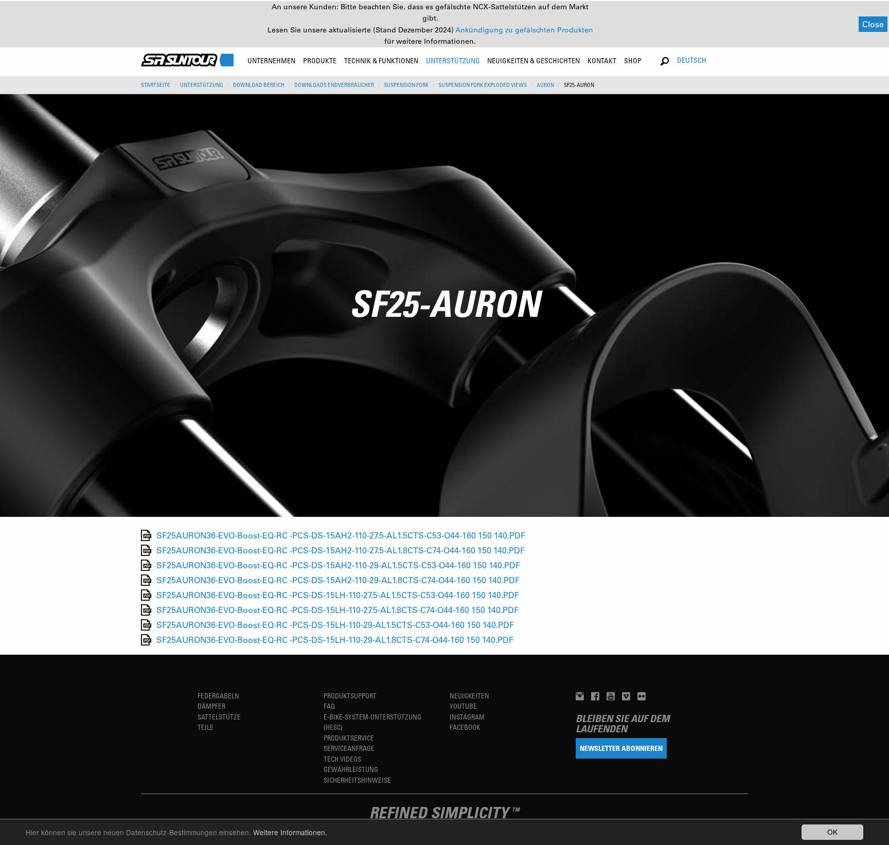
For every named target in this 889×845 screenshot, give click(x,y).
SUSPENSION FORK (406, 84)
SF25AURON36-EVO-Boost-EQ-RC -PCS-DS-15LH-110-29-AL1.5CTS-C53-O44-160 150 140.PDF (335, 624)
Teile (206, 727)
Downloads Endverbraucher (334, 84)
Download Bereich (259, 84)
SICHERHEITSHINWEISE (357, 780)
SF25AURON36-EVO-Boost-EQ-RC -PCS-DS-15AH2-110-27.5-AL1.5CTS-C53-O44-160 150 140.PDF (340, 535)
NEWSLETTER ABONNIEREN (621, 748)
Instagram (467, 716)
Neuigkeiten (469, 695)
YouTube (463, 706)
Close (873, 24)
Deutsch (691, 60)
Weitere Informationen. (290, 832)
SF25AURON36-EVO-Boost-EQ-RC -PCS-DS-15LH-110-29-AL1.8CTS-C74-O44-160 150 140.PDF (334, 639)
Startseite (155, 84)
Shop (633, 60)
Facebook (465, 727)
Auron (545, 84)
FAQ (329, 706)
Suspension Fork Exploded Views (482, 84)
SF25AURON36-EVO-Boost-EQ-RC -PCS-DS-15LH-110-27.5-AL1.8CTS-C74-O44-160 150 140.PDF (337, 609)
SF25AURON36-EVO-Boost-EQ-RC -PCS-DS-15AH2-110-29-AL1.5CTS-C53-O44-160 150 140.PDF (338, 565)
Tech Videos (342, 758)
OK (832, 831)
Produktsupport (350, 695)
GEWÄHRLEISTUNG (351, 769)
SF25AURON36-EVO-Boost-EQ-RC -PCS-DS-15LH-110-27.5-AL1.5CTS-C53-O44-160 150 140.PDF (337, 594)
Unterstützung (201, 84)
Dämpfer (211, 706)
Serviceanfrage (349, 748)
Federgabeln (218, 695)
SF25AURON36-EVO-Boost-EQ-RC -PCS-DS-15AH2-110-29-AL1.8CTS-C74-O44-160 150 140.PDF (338, 579)
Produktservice (349, 737)
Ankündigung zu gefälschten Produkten (524, 29)
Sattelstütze (219, 716)
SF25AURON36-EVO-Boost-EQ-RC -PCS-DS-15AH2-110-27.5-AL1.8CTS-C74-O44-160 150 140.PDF (340, 550)
